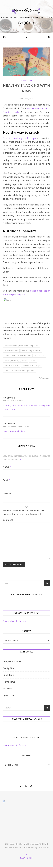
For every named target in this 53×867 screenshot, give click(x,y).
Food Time (26, 80)
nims (33, 360)
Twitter (27, 847)
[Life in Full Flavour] (26, 10)
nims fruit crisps (11, 365)
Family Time (9, 668)
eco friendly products (31, 350)
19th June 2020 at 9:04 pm (13, 401)
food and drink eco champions (18, 355)
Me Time (7, 688)
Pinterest (45, 847)
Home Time (9, 681)
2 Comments (44, 378)
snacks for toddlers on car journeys (19, 370)
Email (6, 480)
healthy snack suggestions (15, 360)
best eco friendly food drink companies (21, 345)
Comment (8, 519)
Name (7, 466)
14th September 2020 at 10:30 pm (16, 427)
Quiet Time (8, 695)
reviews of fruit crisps (31, 365)
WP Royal (17, 847)
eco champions (11, 350)
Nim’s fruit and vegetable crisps (20, 138)
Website (7, 493)
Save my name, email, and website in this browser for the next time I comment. (23, 512)
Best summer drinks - (14, 431)
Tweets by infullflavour (14, 620)
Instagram (35, 847)
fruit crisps (39, 355)
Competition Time (12, 661)
